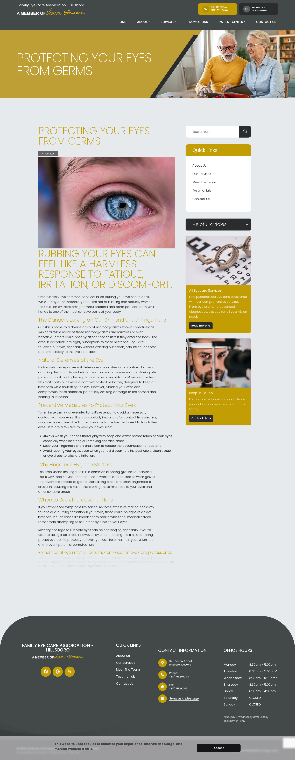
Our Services (201, 174)
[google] (58, 672)
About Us (199, 165)
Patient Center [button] (231, 22)
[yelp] (70, 672)
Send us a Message (184, 698)
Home (121, 22)
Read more (199, 326)
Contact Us (266, 22)
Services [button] (167, 22)
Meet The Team (204, 182)
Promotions (197, 22)
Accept (219, 748)
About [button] (142, 22)
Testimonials (201, 190)
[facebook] (46, 672)
